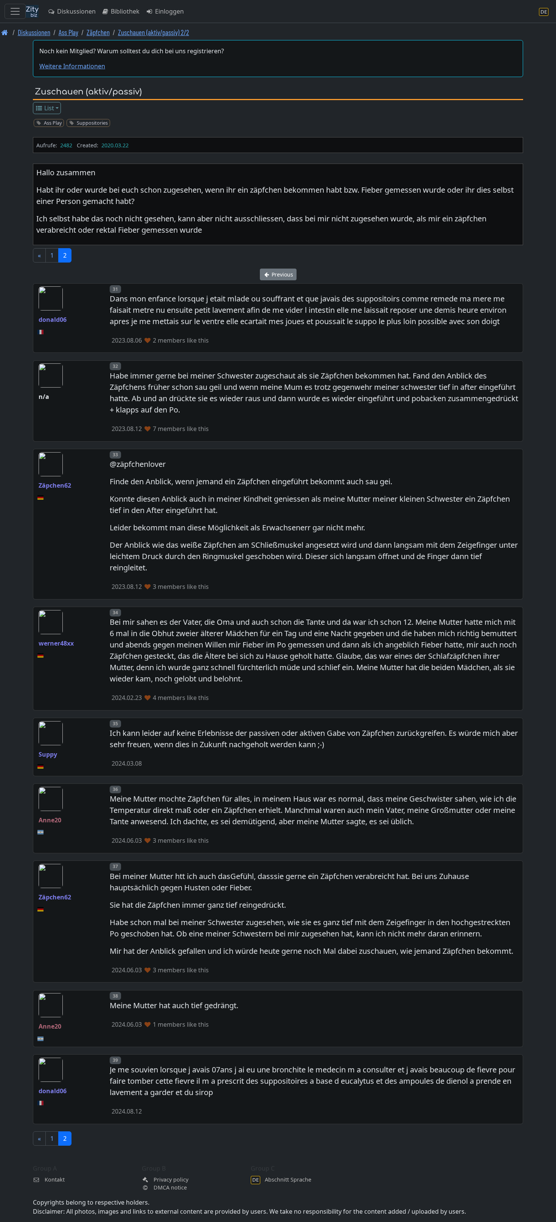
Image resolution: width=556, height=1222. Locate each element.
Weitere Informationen (72, 66)
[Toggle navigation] (15, 11)
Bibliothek (124, 11)
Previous (281, 274)
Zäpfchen (98, 32)
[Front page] (4, 32)
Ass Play (68, 32)
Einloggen (169, 11)
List (48, 108)
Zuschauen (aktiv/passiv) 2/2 (153, 32)
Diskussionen (76, 11)
